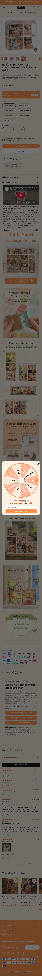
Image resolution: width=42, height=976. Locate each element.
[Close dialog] (38, 463)
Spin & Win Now (21, 511)
